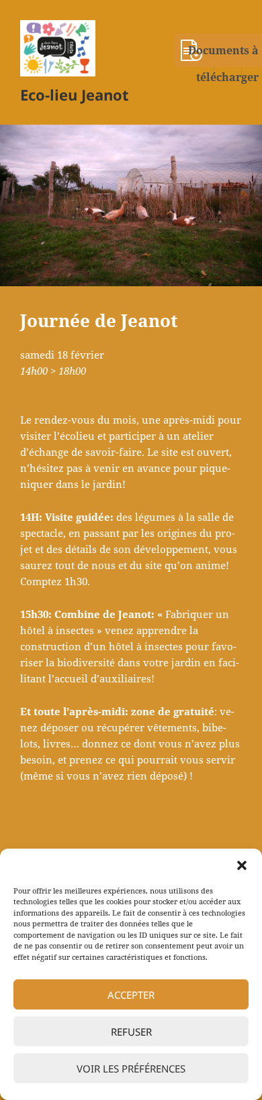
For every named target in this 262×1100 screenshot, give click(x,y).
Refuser (131, 1031)
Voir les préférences (131, 1068)
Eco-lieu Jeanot (74, 94)
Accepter (131, 994)
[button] (242, 865)
